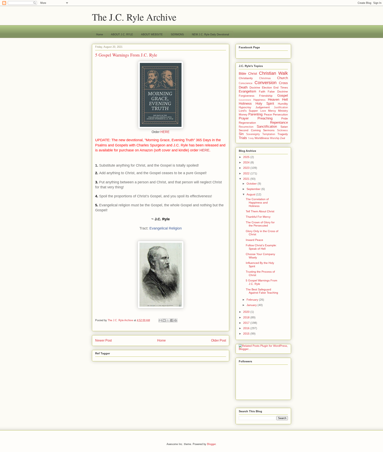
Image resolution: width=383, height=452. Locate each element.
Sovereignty (253, 134)
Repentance (279, 122)
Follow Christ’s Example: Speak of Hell (261, 247)
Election (267, 87)
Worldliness (262, 138)
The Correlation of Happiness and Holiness (257, 203)
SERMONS (177, 34)
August (251, 194)
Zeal (282, 138)
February (253, 299)
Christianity (246, 78)
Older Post (218, 340)
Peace (268, 114)
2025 (246, 157)
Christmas (265, 78)
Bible (242, 73)
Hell (285, 99)
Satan (284, 126)
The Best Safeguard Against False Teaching (262, 291)
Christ (252, 73)
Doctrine (255, 87)
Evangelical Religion (165, 228)
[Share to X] (168, 320)
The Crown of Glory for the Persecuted (260, 224)
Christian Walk (273, 73)
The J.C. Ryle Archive (134, 16)
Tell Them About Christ (260, 211)
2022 (246, 173)
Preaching (265, 118)
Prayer (244, 118)
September (254, 189)
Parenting (255, 114)
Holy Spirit (265, 103)
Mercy (272, 110)
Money (243, 114)
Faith (262, 91)
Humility (283, 103)
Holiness (245, 103)
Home (99, 34)
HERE (165, 132)
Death (243, 87)
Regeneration (247, 122)
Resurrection (246, 126)
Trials (243, 138)
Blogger (211, 444)
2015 (246, 333)
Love (263, 110)
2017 (246, 322)
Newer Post (103, 340)
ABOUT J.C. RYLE (122, 34)
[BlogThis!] (164, 320)
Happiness (259, 99)
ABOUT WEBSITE (152, 34)
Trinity (251, 138)
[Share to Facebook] (172, 320)
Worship (274, 138)
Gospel (282, 95)
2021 (246, 178)
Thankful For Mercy (258, 216)
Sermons (268, 130)
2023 (246, 167)
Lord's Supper (248, 110)
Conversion (265, 82)
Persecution (280, 114)
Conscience (245, 83)
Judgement (263, 107)
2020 (246, 311)
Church (282, 78)
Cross (283, 83)
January (252, 305)
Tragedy (282, 134)
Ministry (283, 110)
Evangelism (247, 91)
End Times (280, 87)
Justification (281, 107)
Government (245, 100)
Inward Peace (254, 239)
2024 (246, 162)
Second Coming (250, 130)
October (252, 183)
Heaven (273, 99)
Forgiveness (246, 95)
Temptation (268, 134)
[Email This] (160, 320)
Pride (284, 118)
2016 (246, 328)
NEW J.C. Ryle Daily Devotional (210, 34)
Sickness (282, 130)
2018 (246, 317)
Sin (241, 134)
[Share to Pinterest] (176, 320)
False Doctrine (278, 91)
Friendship (265, 95)
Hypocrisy (245, 107)
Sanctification (267, 126)
